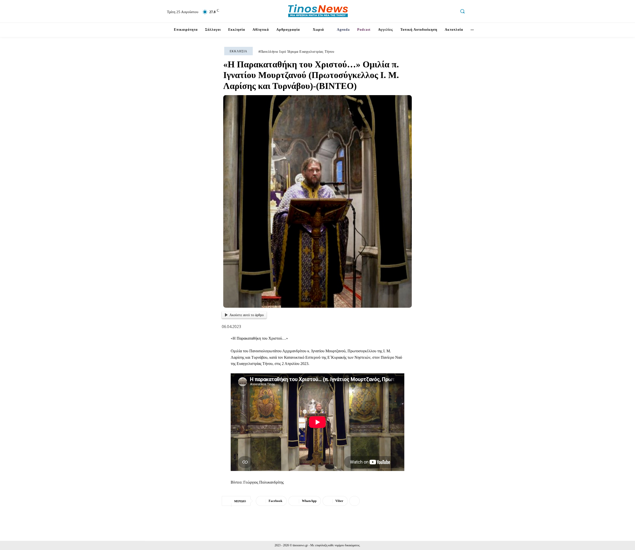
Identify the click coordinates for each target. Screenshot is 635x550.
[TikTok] (441, 12)
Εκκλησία (238, 51)
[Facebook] (420, 12)
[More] (354, 501)
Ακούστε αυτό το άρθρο (246, 315)
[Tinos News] (318, 11)
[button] (462, 11)
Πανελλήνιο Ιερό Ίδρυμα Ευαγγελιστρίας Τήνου (297, 52)
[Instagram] (430, 12)
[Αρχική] (164, 30)
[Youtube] (451, 12)
